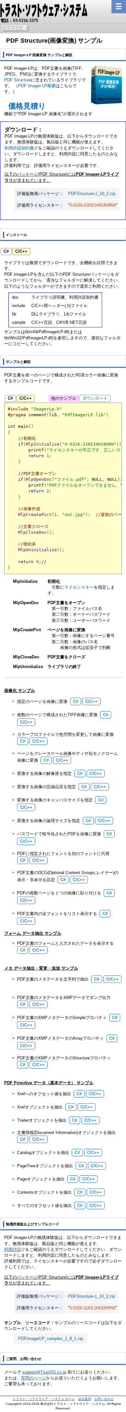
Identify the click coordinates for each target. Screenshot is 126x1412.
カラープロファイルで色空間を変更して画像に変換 (65, 734)
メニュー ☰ (15, 28)
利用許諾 (12, 1249)
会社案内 (84, 1399)
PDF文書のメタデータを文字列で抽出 (53, 979)
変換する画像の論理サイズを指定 (48, 820)
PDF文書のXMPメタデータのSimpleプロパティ (62, 1017)
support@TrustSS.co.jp (44, 1372)
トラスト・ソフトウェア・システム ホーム (44, 1399)
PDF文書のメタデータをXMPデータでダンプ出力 (63, 997)
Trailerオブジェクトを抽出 (42, 1120)
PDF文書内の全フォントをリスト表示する (57, 913)
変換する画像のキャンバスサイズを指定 (55, 800)
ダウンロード (54, 262)
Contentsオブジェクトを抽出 (44, 1192)
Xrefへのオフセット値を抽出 (44, 1093)
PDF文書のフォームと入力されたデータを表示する (65, 943)
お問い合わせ (104, 1399)
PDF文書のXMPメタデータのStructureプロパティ (64, 1058)
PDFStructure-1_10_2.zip (91, 193)
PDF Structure (17, 79)
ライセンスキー (79, 587)
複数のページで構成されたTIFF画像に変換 (57, 714)
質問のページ (33, 1378)
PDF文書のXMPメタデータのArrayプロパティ (60, 1038)
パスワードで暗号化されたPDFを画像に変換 (59, 833)
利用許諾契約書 (19, 148)
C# (6, 251)
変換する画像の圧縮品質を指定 (46, 786)
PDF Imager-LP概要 (37, 85)
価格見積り (27, 106)
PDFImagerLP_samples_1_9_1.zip (50, 1338)
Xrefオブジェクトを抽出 (40, 1107)
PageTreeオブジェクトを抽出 (45, 1165)
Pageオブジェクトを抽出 (41, 1179)
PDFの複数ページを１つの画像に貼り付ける (59, 893)
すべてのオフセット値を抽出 (44, 1205)
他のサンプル (63, 398)
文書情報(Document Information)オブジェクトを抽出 (66, 1132)
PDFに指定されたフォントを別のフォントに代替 (63, 853)
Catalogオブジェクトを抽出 (43, 1152)
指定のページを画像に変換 (42, 701)
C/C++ (21, 251)
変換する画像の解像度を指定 (44, 773)
